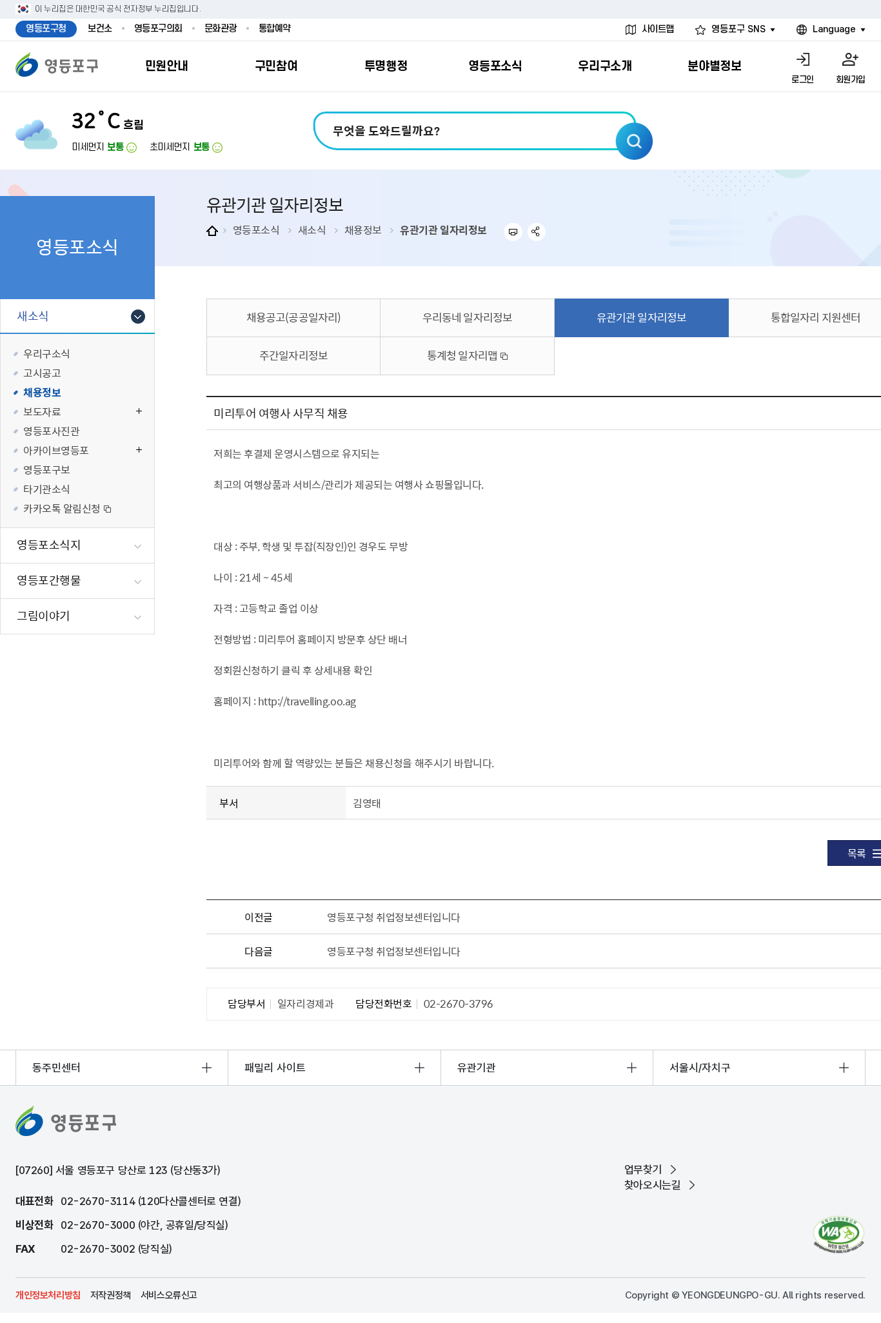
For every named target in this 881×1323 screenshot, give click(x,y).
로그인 (802, 79)
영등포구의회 (158, 28)
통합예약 (275, 28)
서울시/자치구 (700, 1067)
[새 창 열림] (839, 1234)
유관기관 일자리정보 (443, 229)
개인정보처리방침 (48, 1295)
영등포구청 (46, 28)
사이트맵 (658, 29)
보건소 (100, 28)
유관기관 (476, 1067)
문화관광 (220, 28)
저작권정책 (110, 1295)
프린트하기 (513, 231)
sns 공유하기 (537, 231)
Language (834, 29)
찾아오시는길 (652, 1185)
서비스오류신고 (169, 1295)
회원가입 (851, 79)
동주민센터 (56, 1067)
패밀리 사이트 (275, 1067)
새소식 (312, 229)
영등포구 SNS (738, 29)
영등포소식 (256, 229)
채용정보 (363, 229)
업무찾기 (643, 1169)
